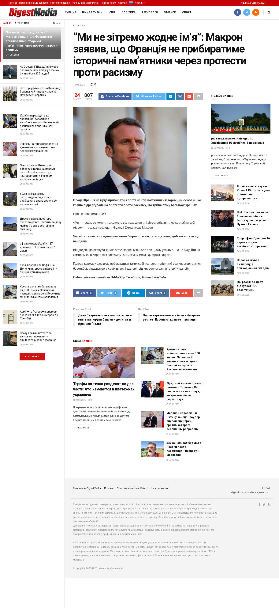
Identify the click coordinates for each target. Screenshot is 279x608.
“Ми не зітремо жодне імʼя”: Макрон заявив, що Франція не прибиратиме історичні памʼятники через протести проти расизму (31, 41)
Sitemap (122, 3)
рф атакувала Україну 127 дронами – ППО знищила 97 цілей (37, 247)
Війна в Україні (92, 12)
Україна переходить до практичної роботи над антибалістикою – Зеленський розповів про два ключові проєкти (39, 122)
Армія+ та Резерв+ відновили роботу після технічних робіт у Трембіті (39, 315)
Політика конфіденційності (33, 3)
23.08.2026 (80, 400)
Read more (83, 428)
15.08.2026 (244, 295)
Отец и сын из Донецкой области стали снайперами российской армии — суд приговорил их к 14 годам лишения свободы (37, 172)
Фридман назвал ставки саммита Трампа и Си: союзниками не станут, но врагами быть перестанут (184, 391)
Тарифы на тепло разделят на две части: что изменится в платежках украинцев (39, 147)
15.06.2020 (79, 84)
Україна (70, 12)
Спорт (187, 12)
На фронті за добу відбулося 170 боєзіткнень (250, 286)
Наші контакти (108, 3)
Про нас (13, 3)
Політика (129, 12)
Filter (55, 23)
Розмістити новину (60, 3)
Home (76, 25)
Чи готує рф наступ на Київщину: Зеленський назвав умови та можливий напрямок (40, 92)
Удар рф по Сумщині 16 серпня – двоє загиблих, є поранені (253, 242)
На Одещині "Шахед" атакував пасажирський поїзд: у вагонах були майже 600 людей (39, 70)
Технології (150, 12)
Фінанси (170, 12)
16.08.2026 (244, 203)
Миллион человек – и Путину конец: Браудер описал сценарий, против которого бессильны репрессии (183, 421)
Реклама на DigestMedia (86, 3)
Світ (112, 12)
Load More (32, 356)
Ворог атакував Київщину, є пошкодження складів (253, 264)
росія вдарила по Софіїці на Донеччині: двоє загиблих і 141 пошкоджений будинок (39, 268)
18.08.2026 (218, 148)
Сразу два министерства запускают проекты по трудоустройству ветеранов (38, 336)
